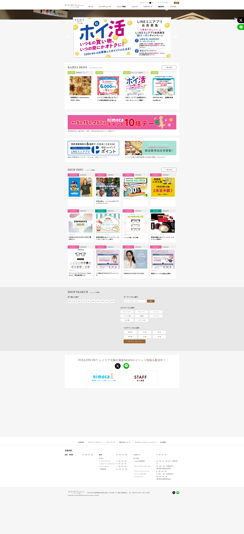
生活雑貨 (89, 317)
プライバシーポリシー (95, 423)
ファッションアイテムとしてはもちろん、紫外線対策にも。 (80, 274)
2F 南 (159, 318)
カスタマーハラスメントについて (145, 423)
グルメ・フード (89, 313)
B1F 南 (130, 318)
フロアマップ (147, 6)
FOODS (101, 211)
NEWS (71, 73)
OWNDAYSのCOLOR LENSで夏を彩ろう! (80, 238)
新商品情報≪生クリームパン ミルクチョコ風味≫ (162, 238)
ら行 (107, 301)
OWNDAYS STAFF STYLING (134, 273)
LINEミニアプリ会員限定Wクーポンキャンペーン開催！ (135, 99)
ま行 (98, 301)
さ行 (79, 301)
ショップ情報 (121, 6)
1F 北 (144, 313)
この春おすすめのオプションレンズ (107, 274)
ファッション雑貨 (74, 317)
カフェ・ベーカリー (74, 313)
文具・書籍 (74, 321)
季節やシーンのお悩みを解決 (161, 273)
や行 (103, 301)
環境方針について (124, 423)
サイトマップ (110, 423)
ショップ (135, 6)
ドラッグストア (103, 317)
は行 (93, 301)
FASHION (73, 175)
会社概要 (163, 423)
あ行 (69, 301)
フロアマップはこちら (135, 322)
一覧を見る (169, 67)
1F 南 (144, 318)
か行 (74, 301)
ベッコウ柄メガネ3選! (131, 237)
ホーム (91, 6)
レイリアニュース (105, 6)
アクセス (173, 6)
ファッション (103, 313)
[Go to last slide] (68, 37)
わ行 (112, 301)
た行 (84, 301)
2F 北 (159, 313)
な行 (88, 301)
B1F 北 (130, 313)
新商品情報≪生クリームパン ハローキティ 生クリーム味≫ (107, 238)
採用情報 (81, 423)
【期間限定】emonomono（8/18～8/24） (79, 99)
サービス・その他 (88, 321)
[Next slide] (175, 37)
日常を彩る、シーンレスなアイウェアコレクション (107, 202)
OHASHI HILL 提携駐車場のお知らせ (163, 99)
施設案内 (161, 6)
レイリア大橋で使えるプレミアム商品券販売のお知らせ (107, 99)
